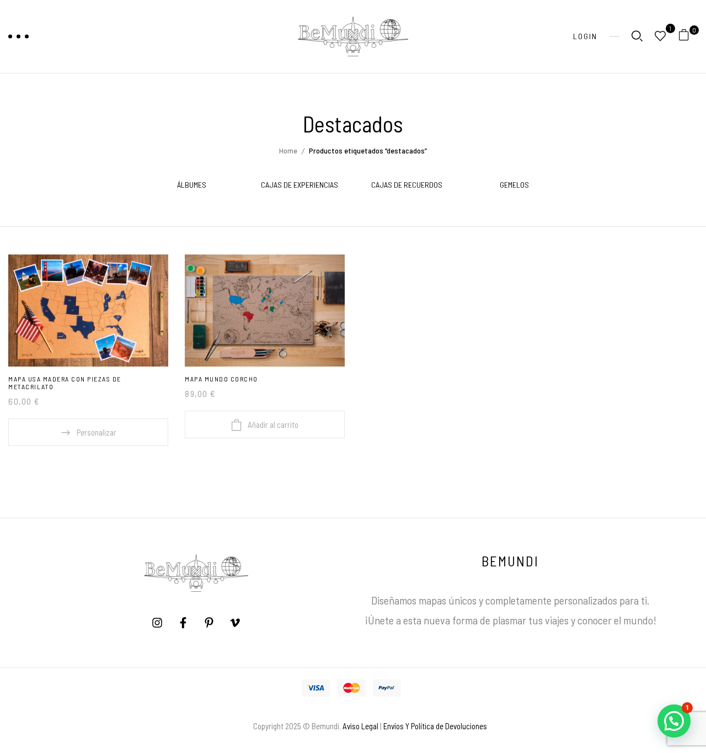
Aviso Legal (360, 726)
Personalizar (96, 432)
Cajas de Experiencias (299, 185)
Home (288, 150)
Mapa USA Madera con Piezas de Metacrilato (64, 382)
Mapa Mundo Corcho (221, 379)
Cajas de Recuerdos (406, 185)
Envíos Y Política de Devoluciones (435, 726)
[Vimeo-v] (235, 623)
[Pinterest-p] (209, 623)
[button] (688, 36)
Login (585, 36)
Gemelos (514, 185)
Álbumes (191, 185)
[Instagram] (157, 623)
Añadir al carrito (273, 424)
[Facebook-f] (183, 623)
